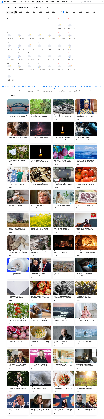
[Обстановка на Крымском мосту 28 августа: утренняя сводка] (18, 110)
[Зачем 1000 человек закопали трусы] (18, 155)
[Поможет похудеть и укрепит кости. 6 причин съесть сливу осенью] (63, 155)
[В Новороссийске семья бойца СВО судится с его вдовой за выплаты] (40, 314)
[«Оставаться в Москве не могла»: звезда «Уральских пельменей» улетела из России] (63, 404)
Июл (60, 12)
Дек (94, 12)
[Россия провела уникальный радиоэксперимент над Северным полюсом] (86, 336)
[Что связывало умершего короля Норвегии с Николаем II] (86, 404)
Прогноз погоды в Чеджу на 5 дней (31, 86)
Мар (34, 12)
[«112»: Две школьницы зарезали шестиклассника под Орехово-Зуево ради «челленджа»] (63, 132)
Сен (74, 12)
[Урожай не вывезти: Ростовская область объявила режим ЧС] (63, 314)
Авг (67, 12)
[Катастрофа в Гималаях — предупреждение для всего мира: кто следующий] (63, 110)
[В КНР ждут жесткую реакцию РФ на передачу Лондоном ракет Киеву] (63, 178)
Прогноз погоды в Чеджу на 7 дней (52, 86)
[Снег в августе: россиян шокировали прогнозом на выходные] (63, 223)
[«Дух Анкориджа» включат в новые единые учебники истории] (40, 268)
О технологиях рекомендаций (74, 418)
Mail (2, 418)
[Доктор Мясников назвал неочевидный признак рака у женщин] (86, 359)
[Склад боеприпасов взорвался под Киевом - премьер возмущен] (86, 246)
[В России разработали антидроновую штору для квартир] (18, 291)
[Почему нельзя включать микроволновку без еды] (63, 246)
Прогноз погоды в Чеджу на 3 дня (11, 86)
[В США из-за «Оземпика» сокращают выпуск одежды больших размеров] (18, 178)
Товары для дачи (52, 88)
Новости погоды (88, 86)
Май (47, 12)
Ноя (87, 12)
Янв (20, 12)
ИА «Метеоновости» (98, 418)
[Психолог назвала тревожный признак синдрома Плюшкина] (40, 178)
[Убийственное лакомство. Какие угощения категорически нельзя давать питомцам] (18, 132)
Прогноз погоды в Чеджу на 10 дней (72, 86)
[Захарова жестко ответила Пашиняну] (40, 200)
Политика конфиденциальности (60, 418)
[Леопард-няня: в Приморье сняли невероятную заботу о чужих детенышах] (40, 110)
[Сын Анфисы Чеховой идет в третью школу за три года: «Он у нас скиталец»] (86, 314)
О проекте (50, 418)
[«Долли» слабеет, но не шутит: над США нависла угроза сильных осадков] (40, 382)
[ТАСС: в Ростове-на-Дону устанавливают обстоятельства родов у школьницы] (18, 246)
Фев (27, 12)
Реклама (12, 418)
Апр (40, 12)
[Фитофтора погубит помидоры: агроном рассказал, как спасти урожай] (86, 178)
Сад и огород (98, 86)
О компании (6, 418)
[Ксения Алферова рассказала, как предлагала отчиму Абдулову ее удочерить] (63, 291)
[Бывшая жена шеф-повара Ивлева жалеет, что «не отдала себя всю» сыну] (63, 336)
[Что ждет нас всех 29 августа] (40, 132)
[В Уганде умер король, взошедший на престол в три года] (86, 110)
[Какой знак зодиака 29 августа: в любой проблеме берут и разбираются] (40, 404)
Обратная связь (84, 418)
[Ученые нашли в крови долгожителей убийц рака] (86, 132)
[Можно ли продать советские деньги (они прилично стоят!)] (86, 200)
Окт (80, 12)
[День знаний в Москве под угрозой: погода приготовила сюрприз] (18, 382)
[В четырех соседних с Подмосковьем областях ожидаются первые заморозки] (86, 291)
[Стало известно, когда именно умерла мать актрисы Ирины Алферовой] (18, 359)
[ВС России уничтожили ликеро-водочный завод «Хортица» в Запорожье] (18, 223)
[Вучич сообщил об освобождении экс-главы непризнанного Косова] (18, 404)
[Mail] (2, 1)
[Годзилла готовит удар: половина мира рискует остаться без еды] (86, 155)
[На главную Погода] (6, 1)
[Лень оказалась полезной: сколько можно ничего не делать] (18, 200)
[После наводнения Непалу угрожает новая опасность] (40, 246)
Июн (53, 12)
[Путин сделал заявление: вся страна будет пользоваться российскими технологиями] (86, 268)
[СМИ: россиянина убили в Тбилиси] (63, 268)
